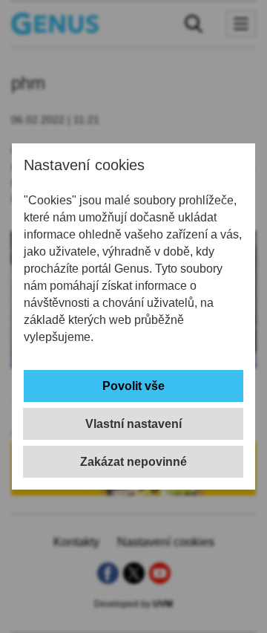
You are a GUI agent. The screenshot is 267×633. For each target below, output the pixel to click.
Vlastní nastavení (133, 424)
